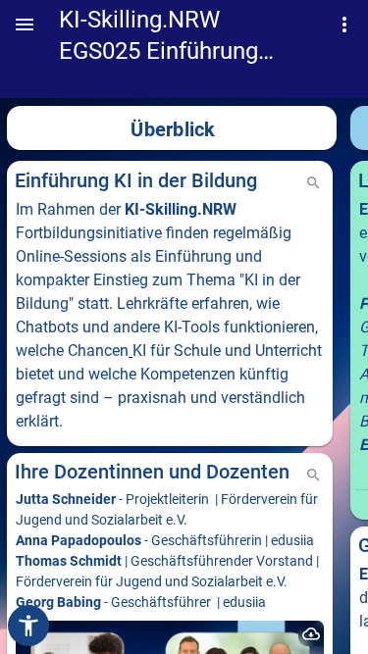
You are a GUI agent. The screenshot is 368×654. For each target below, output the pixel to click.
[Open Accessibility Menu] (28, 625)
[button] (24, 24)
